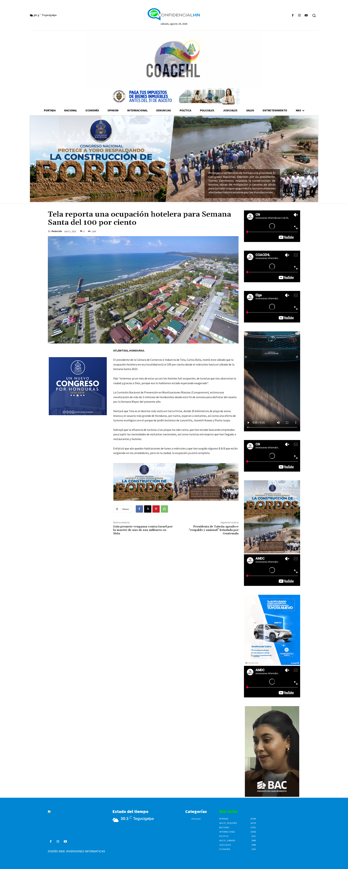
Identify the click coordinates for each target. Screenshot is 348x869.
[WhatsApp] (164, 509)
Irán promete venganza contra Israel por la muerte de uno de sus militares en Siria (143, 530)
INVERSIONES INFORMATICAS (85, 851)
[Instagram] (299, 15)
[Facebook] (292, 15)
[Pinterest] (156, 509)
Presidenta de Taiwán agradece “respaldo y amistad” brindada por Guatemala (214, 530)
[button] (314, 15)
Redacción (56, 231)
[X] (147, 509)
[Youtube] (306, 15)
